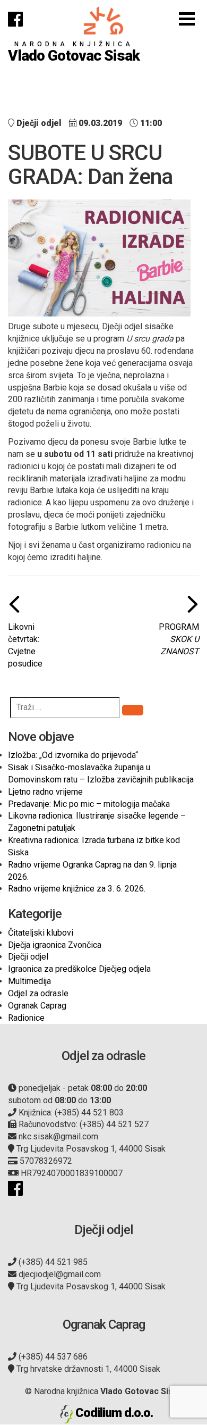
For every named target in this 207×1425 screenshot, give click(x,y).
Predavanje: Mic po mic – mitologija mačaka (89, 804)
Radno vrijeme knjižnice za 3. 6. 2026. (76, 889)
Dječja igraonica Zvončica (54, 945)
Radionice (26, 1018)
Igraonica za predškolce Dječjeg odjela (79, 969)
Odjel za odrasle (38, 993)
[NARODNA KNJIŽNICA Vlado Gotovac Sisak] (103, 20)
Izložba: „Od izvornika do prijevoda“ (73, 755)
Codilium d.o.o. (114, 1412)
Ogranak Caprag (37, 1006)
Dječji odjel (28, 957)
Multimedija (29, 981)
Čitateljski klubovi (40, 933)
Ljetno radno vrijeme (45, 792)
